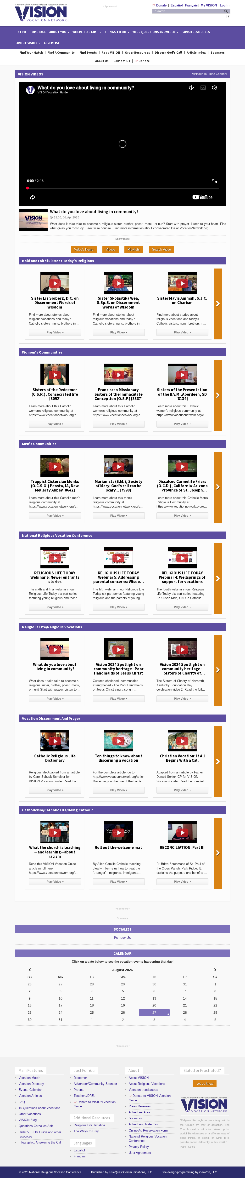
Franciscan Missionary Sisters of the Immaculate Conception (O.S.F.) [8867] (119, 394)
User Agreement (140, 1153)
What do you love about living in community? (94, 211)
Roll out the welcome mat (118, 847)
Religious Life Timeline (89, 1125)
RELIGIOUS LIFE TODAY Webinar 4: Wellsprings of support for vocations (182, 577)
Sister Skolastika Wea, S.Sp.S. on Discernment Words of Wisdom (118, 302)
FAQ (22, 1102)
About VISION (139, 1078)
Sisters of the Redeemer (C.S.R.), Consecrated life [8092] (55, 394)
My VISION (209, 5)
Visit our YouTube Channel (209, 74)
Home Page (37, 32)
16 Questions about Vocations (39, 1108)
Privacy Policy (139, 1147)
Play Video (55, 332)
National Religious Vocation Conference (55, 1172)
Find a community (61, 53)
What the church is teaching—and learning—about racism (55, 852)
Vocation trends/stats (143, 1090)
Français (191, 5)
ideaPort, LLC (208, 1172)
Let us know (204, 1083)
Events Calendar (30, 1090)
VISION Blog (28, 1120)
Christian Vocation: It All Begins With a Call (182, 758)
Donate (159, 5)
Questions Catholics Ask (36, 1126)
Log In (224, 5)
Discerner (80, 1078)
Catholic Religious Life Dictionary (55, 758)
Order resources (137, 53)
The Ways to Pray (86, 1131)
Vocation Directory (31, 1084)
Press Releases (140, 1106)
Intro (21, 32)
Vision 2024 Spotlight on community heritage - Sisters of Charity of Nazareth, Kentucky (182, 671)
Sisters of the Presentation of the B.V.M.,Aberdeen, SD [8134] (182, 394)
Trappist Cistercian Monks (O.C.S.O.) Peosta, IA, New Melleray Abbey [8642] (55, 486)
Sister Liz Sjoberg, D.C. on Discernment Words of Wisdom (55, 302)
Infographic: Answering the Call (40, 1142)
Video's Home (83, 249)
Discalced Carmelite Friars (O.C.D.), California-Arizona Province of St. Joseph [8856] (182, 488)
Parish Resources (196, 32)
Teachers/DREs (84, 1096)
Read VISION (111, 53)
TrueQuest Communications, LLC (130, 1172)
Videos (110, 249)
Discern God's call (168, 53)
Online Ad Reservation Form (148, 1130)
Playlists (134, 249)
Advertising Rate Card (144, 1124)
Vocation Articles (30, 1096)
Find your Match (31, 53)
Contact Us (121, 61)
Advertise (52, 43)
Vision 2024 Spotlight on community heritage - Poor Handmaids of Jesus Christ (119, 669)
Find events (88, 53)
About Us (102, 61)
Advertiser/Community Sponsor (95, 1084)
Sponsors (110, 6)
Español (177, 5)
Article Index (196, 53)
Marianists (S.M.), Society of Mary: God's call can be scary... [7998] (118, 486)
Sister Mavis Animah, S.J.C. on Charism (182, 300)
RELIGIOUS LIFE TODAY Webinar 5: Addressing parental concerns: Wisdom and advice (118, 579)
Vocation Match (29, 1078)
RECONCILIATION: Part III (182, 847)
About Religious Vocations (147, 1084)
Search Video (161, 249)
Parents (79, 1090)
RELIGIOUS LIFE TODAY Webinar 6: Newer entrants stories (54, 577)
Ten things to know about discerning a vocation (118, 758)
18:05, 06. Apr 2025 (64, 217)
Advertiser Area (139, 1112)
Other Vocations (30, 1114)
